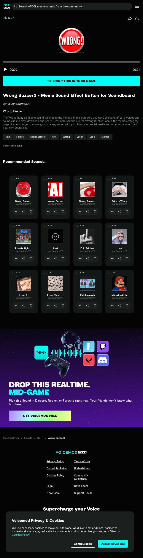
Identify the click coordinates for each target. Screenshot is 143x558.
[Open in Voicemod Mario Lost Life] (112, 305)
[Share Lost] (55, 258)
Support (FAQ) (83, 493)
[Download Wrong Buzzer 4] (31, 211)
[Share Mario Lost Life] (119, 305)
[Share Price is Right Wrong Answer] (23, 258)
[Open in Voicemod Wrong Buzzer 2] (80, 211)
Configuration (83, 543)
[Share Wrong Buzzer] (55, 211)
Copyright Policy (57, 468)
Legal (50, 485)
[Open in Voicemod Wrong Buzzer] (48, 211)
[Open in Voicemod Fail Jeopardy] (80, 305)
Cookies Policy (20, 534)
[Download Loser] (127, 258)
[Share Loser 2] (23, 305)
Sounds (28, 438)
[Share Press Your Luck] (55, 305)
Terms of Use (82, 461)
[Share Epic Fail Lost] (87, 258)
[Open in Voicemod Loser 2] (16, 305)
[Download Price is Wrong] (127, 211)
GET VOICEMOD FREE (40, 416)
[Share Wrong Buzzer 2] (87, 211)
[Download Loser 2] (31, 305)
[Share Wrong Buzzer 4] (23, 211)
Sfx (38, 438)
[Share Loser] (119, 258)
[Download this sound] (137, 19)
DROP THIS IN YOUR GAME (74, 81)
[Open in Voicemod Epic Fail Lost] (80, 258)
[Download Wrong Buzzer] (63, 211)
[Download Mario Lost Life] (127, 305)
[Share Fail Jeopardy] (87, 305)
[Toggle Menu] (137, 6)
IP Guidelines (82, 468)
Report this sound (12, 145)
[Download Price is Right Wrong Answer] (31, 258)
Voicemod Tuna (11, 438)
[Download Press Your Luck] (63, 305)
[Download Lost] (63, 258)
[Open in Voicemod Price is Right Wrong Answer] (16, 258)
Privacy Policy (55, 461)
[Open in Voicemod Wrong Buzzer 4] (16, 211)
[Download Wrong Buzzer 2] (95, 211)
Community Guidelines (81, 477)
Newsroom (53, 493)
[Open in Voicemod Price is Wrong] (112, 211)
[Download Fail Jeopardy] (95, 305)
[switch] (5, 69)
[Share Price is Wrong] (119, 211)
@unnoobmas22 (18, 104)
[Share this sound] (130, 19)
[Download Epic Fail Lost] (95, 258)
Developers (81, 485)
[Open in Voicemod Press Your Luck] (48, 305)
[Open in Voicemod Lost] (48, 258)
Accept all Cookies (113, 543)
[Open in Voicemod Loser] (112, 258)
